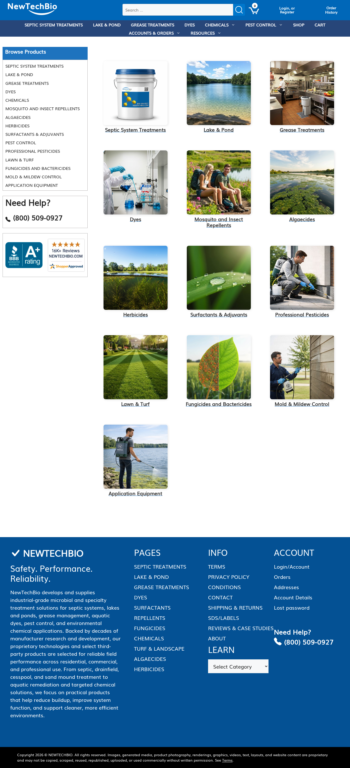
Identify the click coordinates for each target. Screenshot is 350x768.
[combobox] (177, 10)
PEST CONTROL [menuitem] (260, 25)
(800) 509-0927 (309, 642)
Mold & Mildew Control (33, 176)
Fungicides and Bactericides (37, 168)
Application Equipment (31, 185)
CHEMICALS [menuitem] (217, 25)
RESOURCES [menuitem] (203, 33)
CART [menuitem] (320, 25)
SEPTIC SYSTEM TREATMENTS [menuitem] (54, 25)
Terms (227, 760)
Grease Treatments (27, 83)
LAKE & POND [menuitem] (107, 25)
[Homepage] (32, 9)
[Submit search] (239, 10)
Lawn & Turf (19, 160)
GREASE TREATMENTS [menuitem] (152, 25)
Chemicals (17, 100)
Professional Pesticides (32, 151)
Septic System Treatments (34, 66)
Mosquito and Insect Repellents (42, 109)
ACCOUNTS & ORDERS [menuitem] (151, 33)
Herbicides (17, 125)
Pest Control (20, 143)
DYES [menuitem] (189, 25)
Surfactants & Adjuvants (34, 134)
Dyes (10, 91)
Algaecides (17, 117)
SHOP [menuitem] (298, 25)
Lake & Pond (19, 74)
